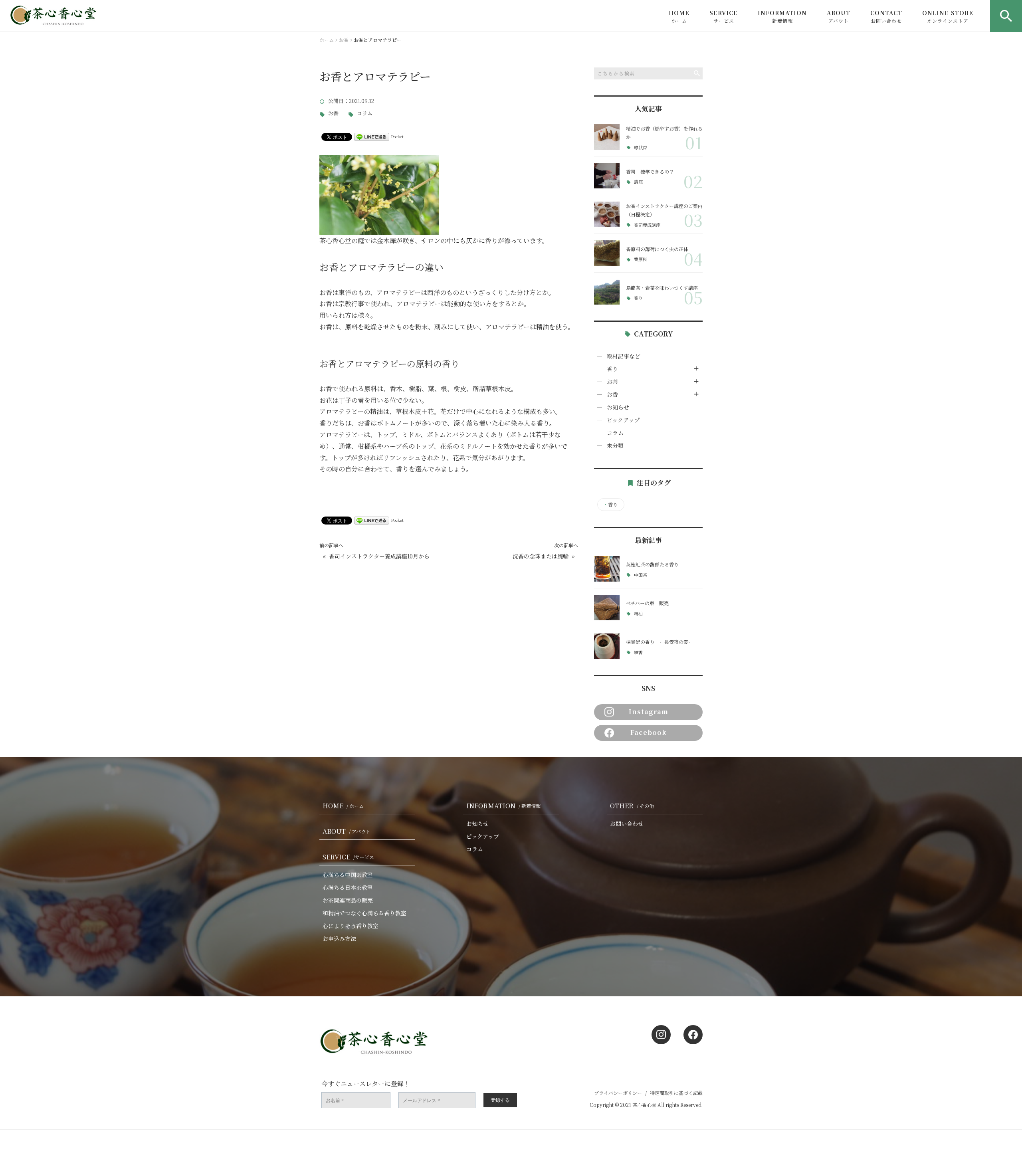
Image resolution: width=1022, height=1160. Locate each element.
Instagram (648, 711)
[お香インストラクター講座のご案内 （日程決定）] (607, 214)
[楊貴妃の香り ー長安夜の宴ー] (607, 646)
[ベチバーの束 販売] (607, 607)
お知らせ (618, 407)
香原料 (640, 259)
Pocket (397, 136)
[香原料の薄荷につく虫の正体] (607, 253)
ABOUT (838, 16)
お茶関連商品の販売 (348, 900)
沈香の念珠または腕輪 (540, 556)
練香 (638, 652)
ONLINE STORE (947, 16)
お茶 (612, 382)
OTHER (632, 805)
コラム (364, 114)
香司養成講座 (647, 225)
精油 (638, 613)
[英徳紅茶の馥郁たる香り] (607, 569)
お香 (333, 114)
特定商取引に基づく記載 (676, 1092)
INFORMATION (782, 16)
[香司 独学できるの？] (607, 175)
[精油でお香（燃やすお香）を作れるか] (607, 137)
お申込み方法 (339, 938)
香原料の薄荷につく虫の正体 (657, 248)
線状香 (640, 147)
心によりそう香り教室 (350, 926)
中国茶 (640, 575)
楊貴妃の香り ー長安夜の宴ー (659, 641)
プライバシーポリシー (618, 1092)
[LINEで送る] (371, 136)
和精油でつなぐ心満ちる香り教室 (364, 913)
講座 (638, 181)
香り (638, 298)
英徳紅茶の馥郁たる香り (652, 564)
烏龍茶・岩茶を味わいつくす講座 (662, 287)
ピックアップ (623, 420)
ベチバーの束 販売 (647, 603)
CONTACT (886, 16)
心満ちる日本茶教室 (348, 887)
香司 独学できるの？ (650, 171)
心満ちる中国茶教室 (348, 875)
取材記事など (623, 356)
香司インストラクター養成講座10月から (379, 556)
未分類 (615, 445)
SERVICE (723, 16)
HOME (679, 16)
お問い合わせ (627, 823)
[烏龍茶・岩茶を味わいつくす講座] (607, 292)
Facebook (648, 732)
